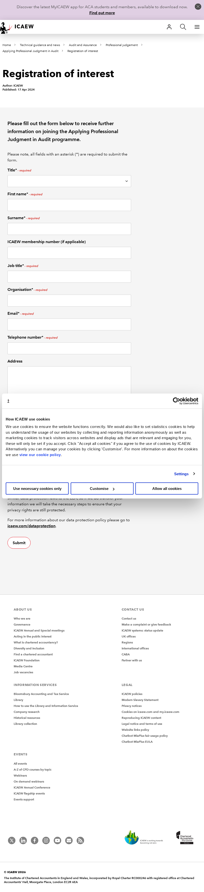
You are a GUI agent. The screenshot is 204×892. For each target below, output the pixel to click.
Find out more (102, 12)
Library (18, 700)
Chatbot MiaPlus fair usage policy (145, 735)
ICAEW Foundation (27, 660)
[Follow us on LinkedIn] (23, 840)
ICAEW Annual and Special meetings (39, 630)
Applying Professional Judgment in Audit (30, 51)
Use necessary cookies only (37, 488)
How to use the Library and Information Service (46, 706)
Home (6, 45)
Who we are (22, 618)
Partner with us (132, 660)
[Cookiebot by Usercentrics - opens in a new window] (176, 401)
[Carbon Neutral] (146, 838)
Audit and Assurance (83, 45)
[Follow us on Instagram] (46, 840)
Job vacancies (23, 672)
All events (20, 763)
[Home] (20, 27)
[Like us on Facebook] (34, 840)
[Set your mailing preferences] (69, 840)
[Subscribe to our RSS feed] (80, 840)
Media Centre (23, 666)
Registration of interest (82, 51)
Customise (99, 488)
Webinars (20, 775)
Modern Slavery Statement (140, 700)
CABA (126, 654)
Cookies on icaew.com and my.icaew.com (150, 712)
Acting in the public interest (32, 636)
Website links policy (135, 730)
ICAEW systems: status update (142, 630)
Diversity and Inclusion (29, 648)
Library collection (25, 724)
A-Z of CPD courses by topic (32, 769)
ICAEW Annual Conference (32, 787)
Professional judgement (122, 45)
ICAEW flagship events (29, 793)
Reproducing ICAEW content (141, 718)
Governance (22, 624)
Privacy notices (132, 706)
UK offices (129, 636)
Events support (24, 799)
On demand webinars (29, 781)
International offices (135, 648)
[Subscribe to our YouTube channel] (57, 840)
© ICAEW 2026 (15, 872)
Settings (181, 474)
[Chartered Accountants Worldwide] (184, 838)
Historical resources (27, 718)
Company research (27, 712)
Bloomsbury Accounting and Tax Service (41, 694)
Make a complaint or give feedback (146, 624)
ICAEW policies (132, 694)
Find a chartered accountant (33, 654)
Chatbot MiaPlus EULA (137, 741)
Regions (127, 642)
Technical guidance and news (40, 45)
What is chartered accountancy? (36, 642)
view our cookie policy (40, 454)
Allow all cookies (167, 488)
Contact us (129, 618)
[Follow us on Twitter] (11, 840)
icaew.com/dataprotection (31, 526)
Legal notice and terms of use (142, 724)
